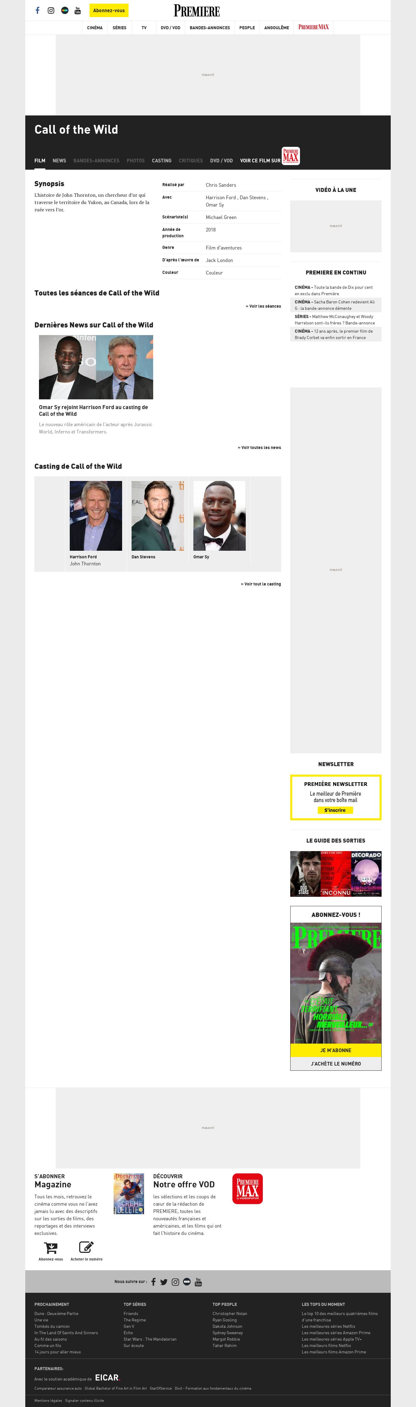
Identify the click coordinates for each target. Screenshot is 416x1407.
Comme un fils (47, 1345)
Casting (161, 160)
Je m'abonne (335, 1050)
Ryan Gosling (225, 1319)
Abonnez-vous (109, 10)
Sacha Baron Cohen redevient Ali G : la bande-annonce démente (335, 305)
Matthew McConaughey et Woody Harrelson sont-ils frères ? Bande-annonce (335, 319)
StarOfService (161, 1388)
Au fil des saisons (50, 1339)
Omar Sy (215, 205)
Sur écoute (134, 1345)
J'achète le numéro (336, 1064)
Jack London (219, 260)
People (247, 27)
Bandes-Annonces (210, 27)
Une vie (41, 1319)
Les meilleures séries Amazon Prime (336, 1332)
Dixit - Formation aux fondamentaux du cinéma (213, 1388)
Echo (128, 1332)
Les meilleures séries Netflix (328, 1326)
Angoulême (276, 27)
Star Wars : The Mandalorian (150, 1339)
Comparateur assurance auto (58, 1388)
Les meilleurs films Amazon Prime (334, 1351)
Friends (131, 1313)
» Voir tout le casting (261, 583)
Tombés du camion (52, 1326)
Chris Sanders (221, 185)
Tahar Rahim (225, 1345)
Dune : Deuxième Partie (56, 1313)
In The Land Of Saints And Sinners (66, 1332)
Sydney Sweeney (228, 1332)
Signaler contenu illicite (84, 1400)
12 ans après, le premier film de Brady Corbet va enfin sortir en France (334, 334)
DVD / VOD (170, 27)
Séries (119, 27)
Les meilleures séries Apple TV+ (332, 1339)
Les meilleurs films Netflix (326, 1345)
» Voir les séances (263, 306)
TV (144, 27)
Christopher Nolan (230, 1313)
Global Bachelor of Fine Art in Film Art (116, 1388)
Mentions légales (48, 1400)
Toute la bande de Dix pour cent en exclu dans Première (334, 290)
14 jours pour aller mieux (57, 1351)
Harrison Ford (221, 197)
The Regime (135, 1319)
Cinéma (95, 27)
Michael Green (221, 217)
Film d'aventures (224, 248)
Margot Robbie (226, 1339)
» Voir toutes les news (259, 447)
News (59, 160)
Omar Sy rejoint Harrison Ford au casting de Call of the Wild (93, 410)
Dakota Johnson (227, 1326)
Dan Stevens (253, 197)
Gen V (129, 1326)
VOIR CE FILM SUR (261, 160)
